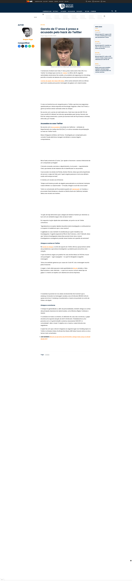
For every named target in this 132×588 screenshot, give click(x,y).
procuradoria (56, 127)
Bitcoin (87, 11)
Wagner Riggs (28, 39)
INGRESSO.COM (38, 1)
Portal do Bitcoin (66, 6)
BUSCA (89, 1)
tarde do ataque (48, 247)
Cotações (63, 11)
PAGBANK (51, 1)
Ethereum (93, 11)
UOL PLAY (61, 1)
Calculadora (71, 11)
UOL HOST (45, 1)
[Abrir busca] (112, 11)
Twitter (65, 73)
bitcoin (75, 268)
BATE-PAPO (97, 1)
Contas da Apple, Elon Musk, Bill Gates (52, 81)
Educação (79, 11)
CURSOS (56, 1)
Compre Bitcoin (47, 11)
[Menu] (115, 11)
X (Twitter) (47, 354)
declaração (75, 189)
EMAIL (104, 1)
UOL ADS (66, 1)
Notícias (55, 11)
